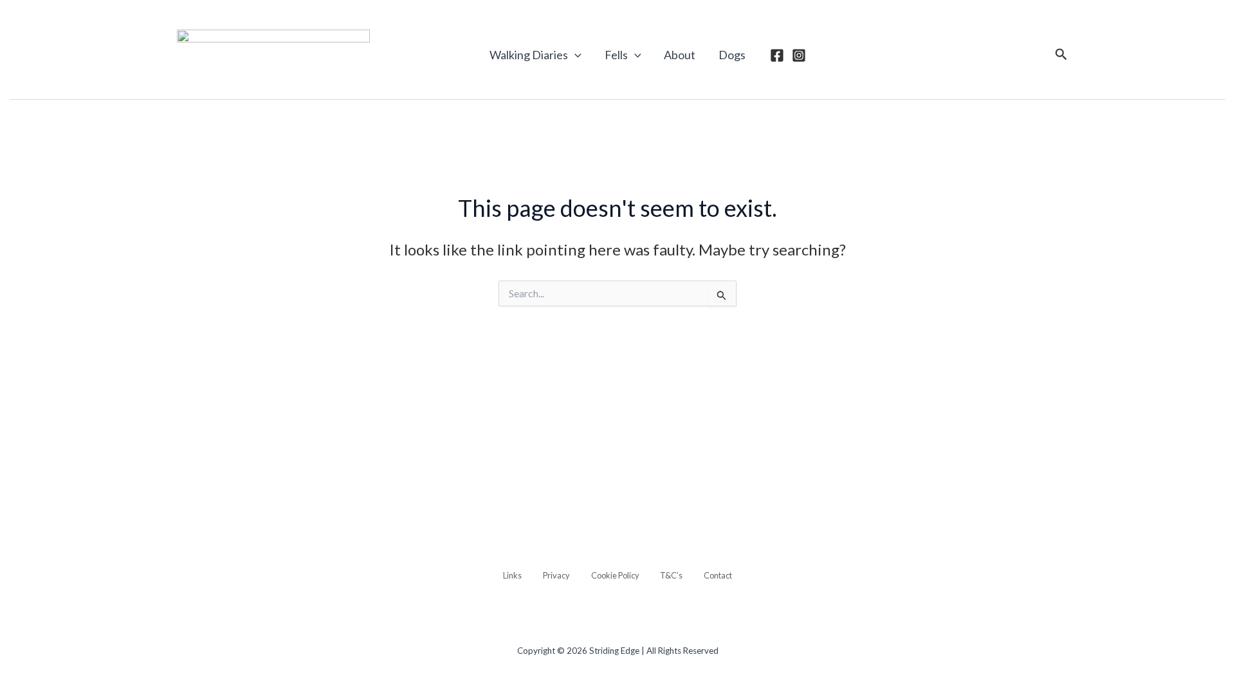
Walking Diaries (528, 55)
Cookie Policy (615, 575)
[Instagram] (799, 55)
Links (512, 575)
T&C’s (671, 575)
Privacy (556, 575)
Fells (616, 55)
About (679, 55)
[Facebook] (777, 55)
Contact (718, 575)
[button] (574, 54)
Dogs (732, 55)
